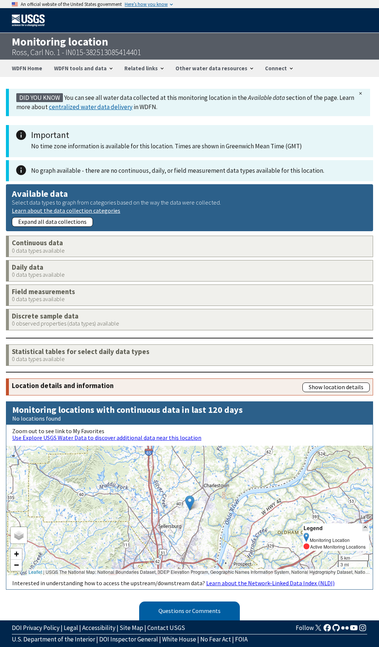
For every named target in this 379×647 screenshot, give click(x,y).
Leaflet (35, 572)
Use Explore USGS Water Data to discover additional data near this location (106, 437)
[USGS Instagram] (362, 630)
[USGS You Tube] (353, 630)
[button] (189, 502)
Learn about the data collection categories (66, 210)
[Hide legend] (365, 527)
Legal (71, 628)
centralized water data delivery (91, 107)
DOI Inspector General (128, 639)
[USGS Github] (336, 630)
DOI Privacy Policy (36, 628)
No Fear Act (215, 639)
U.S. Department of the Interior (53, 639)
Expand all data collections (52, 221)
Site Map (131, 628)
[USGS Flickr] (345, 630)
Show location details (336, 387)
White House (179, 639)
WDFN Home (27, 68)
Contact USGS (166, 628)
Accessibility (98, 628)
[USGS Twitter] (318, 630)
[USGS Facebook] (327, 630)
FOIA (241, 639)
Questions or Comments (189, 610)
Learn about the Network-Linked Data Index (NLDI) (270, 583)
